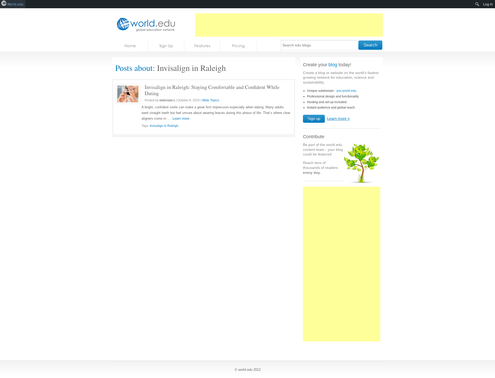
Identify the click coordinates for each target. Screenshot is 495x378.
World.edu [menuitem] (15, 4)
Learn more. (181, 118)
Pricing (238, 45)
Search (370, 45)
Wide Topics (210, 100)
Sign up (314, 118)
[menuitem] (477, 4)
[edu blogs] (144, 24)
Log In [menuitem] (488, 4)
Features (202, 45)
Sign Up (166, 45)
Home (130, 45)
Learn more (336, 118)
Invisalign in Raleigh (164, 126)
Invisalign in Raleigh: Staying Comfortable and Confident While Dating (212, 90)
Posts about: (135, 67)
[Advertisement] (289, 25)
